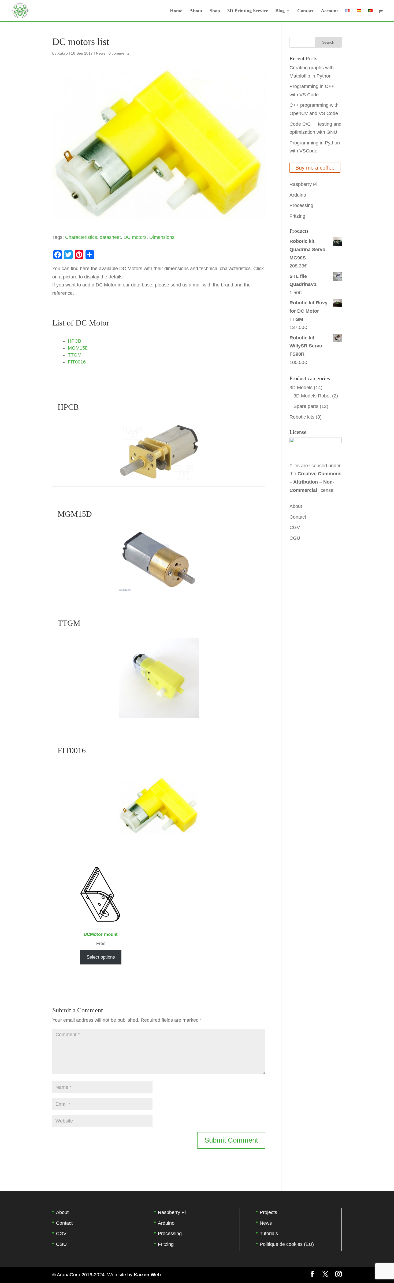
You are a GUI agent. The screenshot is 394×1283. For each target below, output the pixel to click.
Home (176, 11)
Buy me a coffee (314, 168)
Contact (305, 11)
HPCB (74, 341)
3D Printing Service (247, 11)
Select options (101, 957)
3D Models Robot (312, 396)
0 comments (119, 53)
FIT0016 (77, 362)
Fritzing (297, 216)
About (195, 11)
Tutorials (269, 1233)
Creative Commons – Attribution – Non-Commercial (315, 482)
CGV (294, 527)
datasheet (110, 237)
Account (329, 11)
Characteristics (81, 237)
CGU (294, 538)
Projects (268, 1212)
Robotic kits (301, 417)
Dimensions (161, 237)
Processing (301, 205)
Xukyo (62, 53)
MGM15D (78, 348)
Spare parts (305, 406)
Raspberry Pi (303, 184)
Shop (215, 11)
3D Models (301, 387)
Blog (280, 11)
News (100, 53)
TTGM (74, 355)
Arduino (297, 195)
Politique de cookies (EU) (287, 1244)
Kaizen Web (147, 1274)
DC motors (135, 237)
